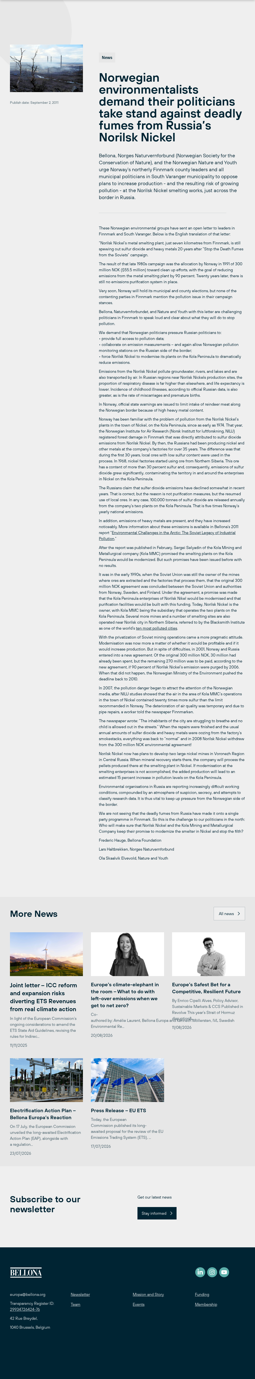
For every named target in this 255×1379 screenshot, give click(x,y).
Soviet (195, 532)
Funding (202, 1294)
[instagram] (212, 1272)
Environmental (124, 532)
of (217, 532)
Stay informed (154, 1213)
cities (172, 628)
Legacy (208, 532)
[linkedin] (200, 1272)
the (166, 532)
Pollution (106, 538)
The (185, 532)
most (147, 628)
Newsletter (80, 1294)
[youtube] (224, 1272)
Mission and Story (148, 1294)
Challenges (148, 532)
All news (226, 913)
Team (75, 1304)
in (160, 532)
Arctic (175, 532)
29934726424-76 (25, 1309)
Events (138, 1304)
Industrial (228, 532)
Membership (206, 1304)
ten (139, 628)
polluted (159, 628)
